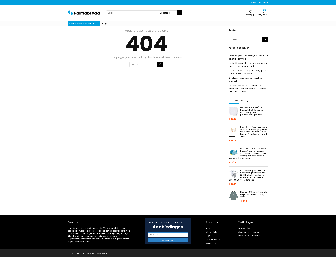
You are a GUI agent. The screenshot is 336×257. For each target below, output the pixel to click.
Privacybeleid (244, 228)
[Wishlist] (250, 12)
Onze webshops (213, 239)
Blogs (105, 23)
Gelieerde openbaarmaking (250, 235)
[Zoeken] (179, 12)
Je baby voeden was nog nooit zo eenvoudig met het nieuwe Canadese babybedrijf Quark (247, 88)
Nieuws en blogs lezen (259, 2)
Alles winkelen (212, 232)
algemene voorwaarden (249, 232)
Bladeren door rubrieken (81, 23)
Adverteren (211, 243)
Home (208, 228)
